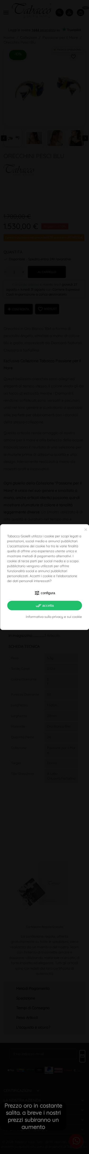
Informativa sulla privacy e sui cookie (54, 616)
